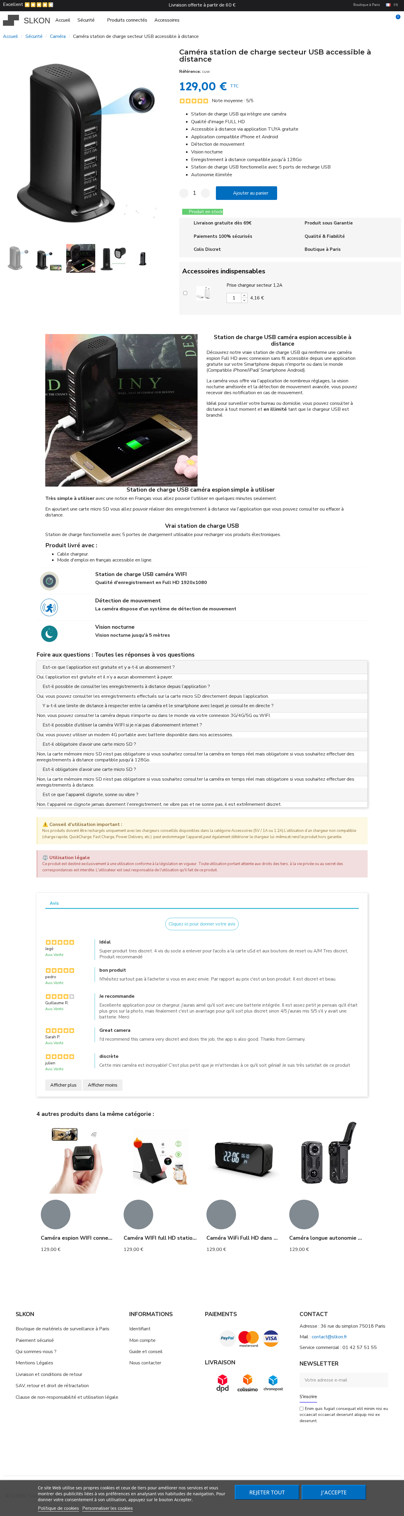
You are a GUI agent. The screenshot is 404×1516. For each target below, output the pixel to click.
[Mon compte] (385, 20)
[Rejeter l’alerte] (361, 824)
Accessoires (167, 20)
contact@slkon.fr (329, 1337)
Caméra (58, 36)
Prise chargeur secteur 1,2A (254, 285)
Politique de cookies (58, 1508)
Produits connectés (127, 20)
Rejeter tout (267, 1492)
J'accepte (334, 1492)
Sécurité (86, 20)
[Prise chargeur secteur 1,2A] (203, 292)
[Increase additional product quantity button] (244, 295)
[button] (9, 144)
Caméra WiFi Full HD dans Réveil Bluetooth (261, 1237)
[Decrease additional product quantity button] (244, 300)
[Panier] (395, 20)
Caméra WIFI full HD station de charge (173, 1237)
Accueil (62, 20)
